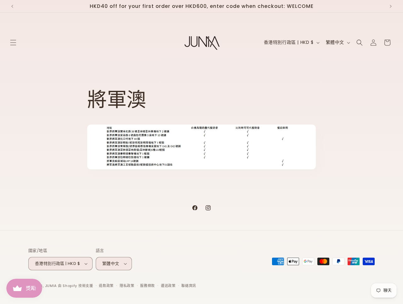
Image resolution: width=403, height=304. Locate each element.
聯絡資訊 (188, 285)
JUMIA (51, 285)
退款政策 (106, 285)
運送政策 (168, 285)
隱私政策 (127, 285)
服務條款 (147, 285)
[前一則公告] (12, 6)
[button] (13, 43)
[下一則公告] (391, 6)
